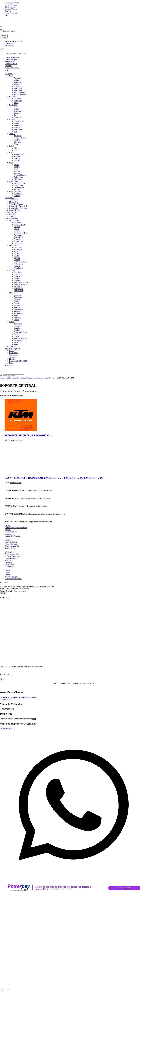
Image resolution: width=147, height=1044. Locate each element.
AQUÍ (92, 684)
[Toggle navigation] (1, 26)
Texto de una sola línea (9, 589)
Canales (7, 540)
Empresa (8, 526)
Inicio (2, 378)
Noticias (8, 560)
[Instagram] (9, 598)
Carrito (7, 574)
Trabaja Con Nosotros (13, 536)
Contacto (8, 11)
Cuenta (7, 570)
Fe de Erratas (9, 566)
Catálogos (8, 562)
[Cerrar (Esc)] (8, 989)
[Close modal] (1, 880)
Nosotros (8, 530)
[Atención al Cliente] (73, 878)
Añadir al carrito (16, 440)
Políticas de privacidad (13, 556)
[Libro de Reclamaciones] (29, 663)
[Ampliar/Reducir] (1, 989)
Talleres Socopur (11, 5)
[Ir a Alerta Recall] (7, 21)
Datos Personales (11, 558)
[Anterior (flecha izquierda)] (1, 991)
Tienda (8, 378)
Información (9, 552)
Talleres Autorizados (12, 3)
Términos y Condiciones (13, 554)
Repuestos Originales (34, 378)
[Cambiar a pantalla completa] (3, 989)
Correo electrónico (7, 591)
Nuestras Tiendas (11, 9)
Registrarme (9, 45)
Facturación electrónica (13, 579)
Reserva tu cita (10, 7)
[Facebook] (7, 598)
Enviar (3, 593)
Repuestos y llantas (19, 378)
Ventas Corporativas (12, 13)
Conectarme (9, 43)
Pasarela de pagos (11, 577)
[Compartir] (5, 989)
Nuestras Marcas (11, 532)
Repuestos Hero (49, 378)
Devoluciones (10, 564)
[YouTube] (8, 598)
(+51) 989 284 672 (7, 699)
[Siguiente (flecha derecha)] (3, 991)
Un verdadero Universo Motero (16, 528)
